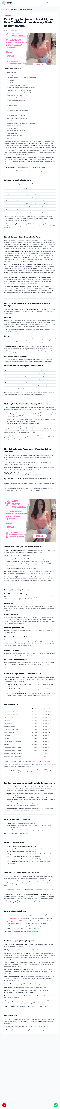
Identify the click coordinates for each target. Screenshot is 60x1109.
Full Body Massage (13, 105)
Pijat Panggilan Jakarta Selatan (15, 921)
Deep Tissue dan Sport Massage (17, 100)
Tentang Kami (27, 3)
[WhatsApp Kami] (56, 1105)
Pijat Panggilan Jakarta (42, 171)
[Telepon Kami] (4, 1105)
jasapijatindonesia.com (24, 167)
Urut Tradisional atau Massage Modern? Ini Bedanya (22, 87)
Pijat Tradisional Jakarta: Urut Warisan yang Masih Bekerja (21, 77)
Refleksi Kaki (12, 103)
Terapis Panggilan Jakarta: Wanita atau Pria (17, 95)
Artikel (47, 3)
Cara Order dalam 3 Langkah (14, 125)
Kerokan (11, 82)
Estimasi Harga (10, 120)
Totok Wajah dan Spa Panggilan (17, 115)
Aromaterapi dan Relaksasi (15, 108)
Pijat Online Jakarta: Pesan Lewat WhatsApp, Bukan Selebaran (22, 93)
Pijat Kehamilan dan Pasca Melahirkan (18, 110)
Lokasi (41, 3)
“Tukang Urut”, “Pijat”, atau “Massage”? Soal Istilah (19, 90)
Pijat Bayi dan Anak (14, 113)
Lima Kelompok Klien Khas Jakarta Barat (17, 75)
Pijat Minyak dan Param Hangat (17, 85)
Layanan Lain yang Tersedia (13, 98)
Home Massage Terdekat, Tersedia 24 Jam (17, 118)
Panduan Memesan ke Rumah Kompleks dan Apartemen (21, 123)
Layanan (35, 3)
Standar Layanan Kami (12, 128)
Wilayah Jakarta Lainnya (13, 133)
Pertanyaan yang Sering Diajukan (15, 135)
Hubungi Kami (54, 3)
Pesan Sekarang (10, 138)
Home (20, 3)
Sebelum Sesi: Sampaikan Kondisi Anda (16, 130)
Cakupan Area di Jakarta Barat (14, 72)
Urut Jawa (11, 80)
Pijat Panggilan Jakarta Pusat (14, 918)
